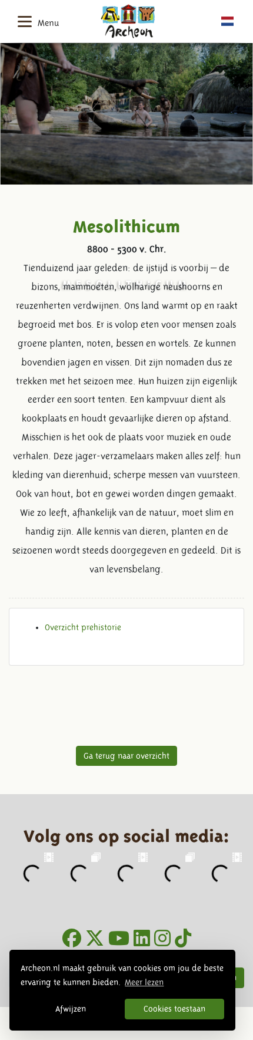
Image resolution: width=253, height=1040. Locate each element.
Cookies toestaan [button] (174, 1008)
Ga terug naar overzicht (126, 756)
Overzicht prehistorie (83, 627)
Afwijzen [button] (70, 1008)
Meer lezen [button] (144, 982)
